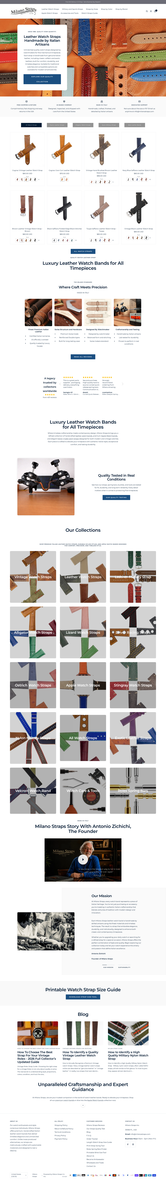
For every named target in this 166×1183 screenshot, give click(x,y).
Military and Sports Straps (72, 9)
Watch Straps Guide (89, 13)
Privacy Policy (60, 1135)
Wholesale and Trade (95, 1163)
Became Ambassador (95, 1159)
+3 (38, 179)
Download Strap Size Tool (83, 997)
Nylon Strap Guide (115, 1048)
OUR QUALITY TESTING (116, 497)
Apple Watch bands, (109, 436)
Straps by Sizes (92, 9)
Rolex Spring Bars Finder (97, 1149)
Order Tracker (92, 1139)
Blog (88, 1132)
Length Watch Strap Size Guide (99, 1142)
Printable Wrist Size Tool (96, 1152)
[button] (17, 179)
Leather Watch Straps (50, 9)
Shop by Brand (121, 9)
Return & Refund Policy (64, 1129)
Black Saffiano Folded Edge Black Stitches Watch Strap (64, 230)
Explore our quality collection (42, 79)
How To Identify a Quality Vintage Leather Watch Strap (80, 1055)
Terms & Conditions (62, 1132)
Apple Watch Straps (50, 13)
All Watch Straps (31, 125)
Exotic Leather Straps (57, 125)
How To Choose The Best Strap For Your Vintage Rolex (38, 1048)
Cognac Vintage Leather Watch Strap (27, 170)
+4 (113, 182)
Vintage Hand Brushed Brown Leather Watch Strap (101, 171)
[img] (50, 394)
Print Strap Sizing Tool (96, 1146)
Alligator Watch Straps (83, 125)
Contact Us (91, 1166)
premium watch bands (64, 1100)
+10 (76, 240)
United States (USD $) (16, 1175)
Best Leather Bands (134, 125)
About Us (90, 1156)
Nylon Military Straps (109, 125)
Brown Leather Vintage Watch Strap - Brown (27, 230)
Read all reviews (83, 357)
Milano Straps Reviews (96, 1125)
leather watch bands (84, 436)
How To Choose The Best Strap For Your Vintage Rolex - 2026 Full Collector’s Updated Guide (36, 1057)
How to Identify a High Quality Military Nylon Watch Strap (128, 1055)
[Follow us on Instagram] (133, 1144)
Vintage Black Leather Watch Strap (138, 229)
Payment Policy (61, 1139)
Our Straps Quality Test (96, 1129)
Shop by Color (106, 9)
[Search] (147, 11)
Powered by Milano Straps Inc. (52, 1175)
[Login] (151, 11)
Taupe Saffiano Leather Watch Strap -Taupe (101, 230)
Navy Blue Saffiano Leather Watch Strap (139, 170)
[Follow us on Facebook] (127, 1144)
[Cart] (155, 11)
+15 (150, 179)
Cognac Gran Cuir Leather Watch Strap (64, 170)
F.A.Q (89, 1135)
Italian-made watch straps (68, 439)
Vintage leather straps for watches (77, 1048)
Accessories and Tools (69, 13)
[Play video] (83, 860)
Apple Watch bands (95, 1100)
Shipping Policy (61, 1125)
